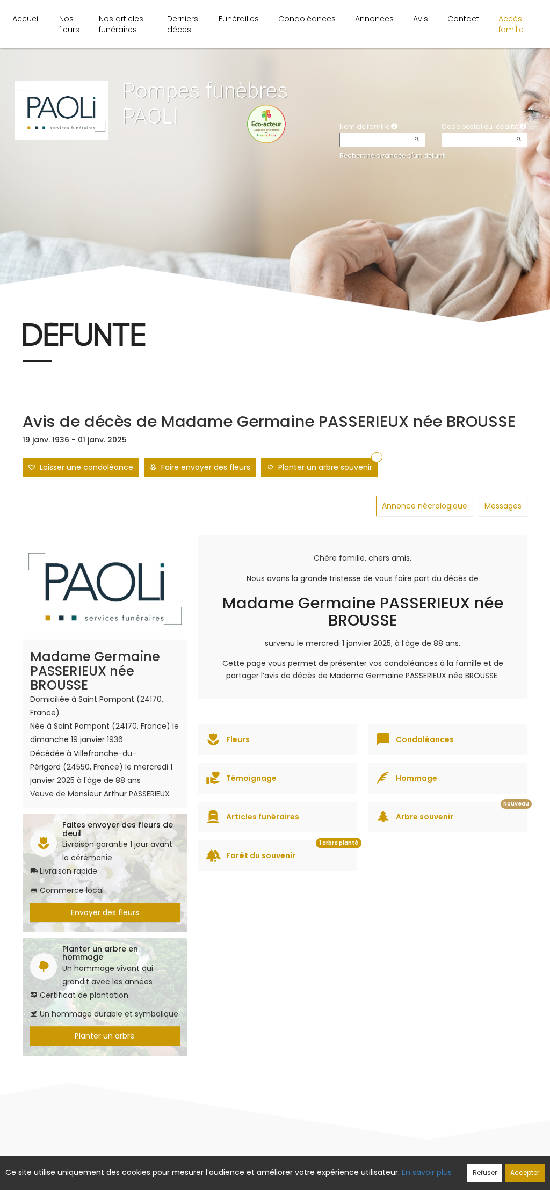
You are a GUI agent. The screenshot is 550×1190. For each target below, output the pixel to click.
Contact (463, 18)
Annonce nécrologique (424, 505)
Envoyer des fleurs (105, 912)
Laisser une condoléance (84, 467)
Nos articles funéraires (121, 24)
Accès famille (511, 24)
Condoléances (307, 18)
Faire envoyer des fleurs (203, 467)
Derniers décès (182, 24)
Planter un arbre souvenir (326, 465)
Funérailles (239, 18)
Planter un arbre (105, 1036)
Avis (420, 18)
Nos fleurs (69, 24)
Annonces (374, 18)
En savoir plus (427, 1172)
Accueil (26, 18)
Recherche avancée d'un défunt (392, 155)
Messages (503, 505)
